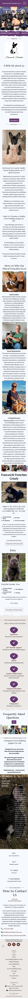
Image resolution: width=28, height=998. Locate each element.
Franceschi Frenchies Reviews (6, 783)
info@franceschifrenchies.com (12, 932)
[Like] (9, 944)
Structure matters (9, 420)
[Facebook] (18, 944)
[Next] (25, 813)
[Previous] (25, 809)
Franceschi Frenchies (14, 993)
